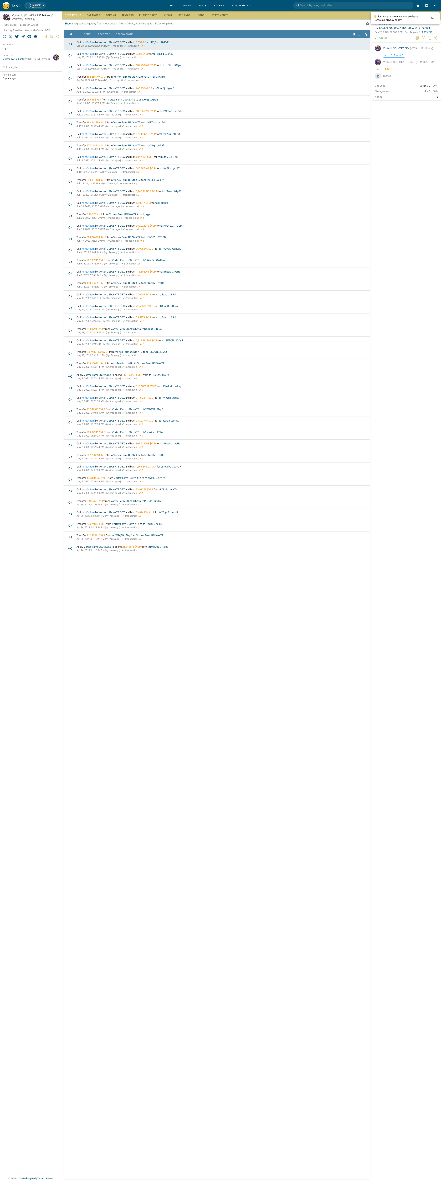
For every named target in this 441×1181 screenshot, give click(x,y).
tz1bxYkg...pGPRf (170, 134)
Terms (40, 1178)
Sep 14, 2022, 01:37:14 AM (99, 68)
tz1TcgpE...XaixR (168, 512)
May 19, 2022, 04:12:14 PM (98, 298)
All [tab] (71, 34)
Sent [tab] (87, 34)
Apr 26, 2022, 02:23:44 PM (98, 515)
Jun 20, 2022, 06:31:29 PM (98, 217)
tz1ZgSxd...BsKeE (159, 42)
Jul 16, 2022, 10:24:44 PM (98, 137)
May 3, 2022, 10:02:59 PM (98, 424)
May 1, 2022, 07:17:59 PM (98, 470)
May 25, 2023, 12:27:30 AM (98, 57)
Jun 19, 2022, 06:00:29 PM (98, 240)
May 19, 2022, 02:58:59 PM (98, 321)
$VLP (141, 42)
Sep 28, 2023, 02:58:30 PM (99, 45)
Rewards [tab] (127, 15)
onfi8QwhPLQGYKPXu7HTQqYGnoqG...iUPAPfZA (402, 28)
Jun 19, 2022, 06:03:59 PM (98, 229)
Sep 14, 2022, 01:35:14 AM (99, 80)
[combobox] (353, 5)
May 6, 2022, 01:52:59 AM (98, 401)
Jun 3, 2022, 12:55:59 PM (97, 286)
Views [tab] (168, 15)
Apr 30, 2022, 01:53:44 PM (98, 504)
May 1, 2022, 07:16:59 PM (98, 481)
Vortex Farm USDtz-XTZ (127, 76)
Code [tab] (201, 15)
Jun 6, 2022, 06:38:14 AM (97, 263)
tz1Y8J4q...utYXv (167, 489)
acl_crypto (162, 202)
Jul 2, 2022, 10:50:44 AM (97, 172)
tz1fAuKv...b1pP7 (171, 191)
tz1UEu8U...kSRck (166, 294)
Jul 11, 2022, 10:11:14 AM (98, 160)
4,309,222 (427, 32)
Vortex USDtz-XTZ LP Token (411, 62)
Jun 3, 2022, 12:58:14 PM (97, 275)
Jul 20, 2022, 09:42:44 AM (98, 126)
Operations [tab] (73, 15)
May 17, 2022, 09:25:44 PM (98, 344)
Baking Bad (29, 1178)
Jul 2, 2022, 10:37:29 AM (97, 183)
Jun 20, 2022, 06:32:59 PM (98, 206)
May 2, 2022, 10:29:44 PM (98, 447)
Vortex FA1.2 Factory (26, 59)
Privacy (49, 1178)
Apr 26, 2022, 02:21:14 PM (98, 527)
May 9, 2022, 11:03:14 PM (98, 366)
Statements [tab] (220, 15)
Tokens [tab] (111, 15)
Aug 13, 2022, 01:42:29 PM (97, 103)
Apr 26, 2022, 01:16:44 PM (98, 539)
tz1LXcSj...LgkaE (164, 88)
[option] (217, 44)
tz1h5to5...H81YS (168, 156)
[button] (35, 5)
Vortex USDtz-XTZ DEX (112, 42)
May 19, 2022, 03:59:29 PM (98, 309)
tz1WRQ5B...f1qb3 (169, 397)
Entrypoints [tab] (148, 15)
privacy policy (393, 20)
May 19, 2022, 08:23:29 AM (98, 332)
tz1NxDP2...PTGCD (171, 225)
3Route (69, 23)
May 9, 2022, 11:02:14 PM (98, 389)
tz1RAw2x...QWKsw (170, 248)
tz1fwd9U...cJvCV (171, 466)
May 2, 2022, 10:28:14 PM (98, 458)
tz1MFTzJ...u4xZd (170, 111)
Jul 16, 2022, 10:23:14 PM (98, 149)
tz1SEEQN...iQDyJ (172, 340)
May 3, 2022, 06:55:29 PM (98, 435)
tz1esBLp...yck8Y (170, 168)
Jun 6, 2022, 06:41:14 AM (97, 252)
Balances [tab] (93, 15)
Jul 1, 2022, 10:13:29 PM (97, 194)
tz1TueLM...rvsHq (170, 271)
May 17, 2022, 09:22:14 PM (98, 355)
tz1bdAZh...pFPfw (169, 420)
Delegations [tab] (125, 34)
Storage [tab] (184, 15)
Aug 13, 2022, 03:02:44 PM (97, 91)
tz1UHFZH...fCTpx (170, 65)
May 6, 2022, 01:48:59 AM (98, 412)
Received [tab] (104, 34)
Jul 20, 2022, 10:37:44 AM (98, 114)
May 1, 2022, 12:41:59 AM (98, 493)
